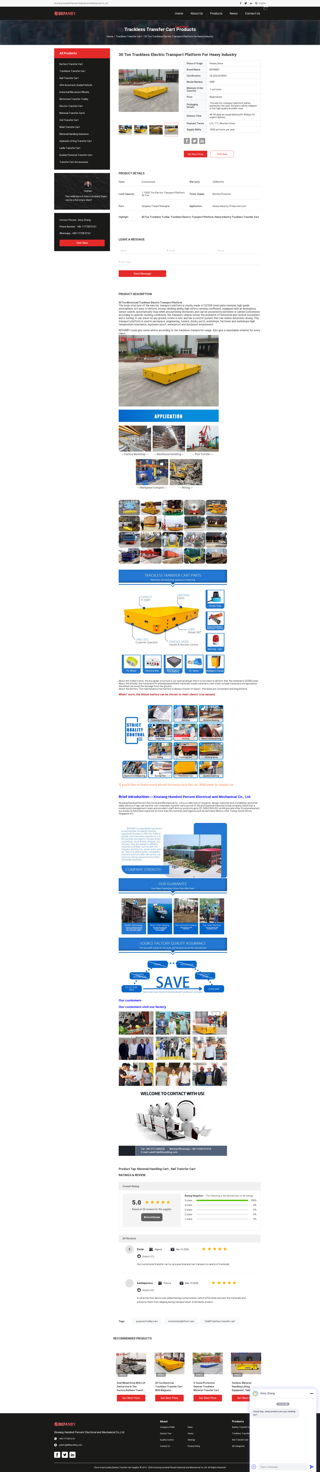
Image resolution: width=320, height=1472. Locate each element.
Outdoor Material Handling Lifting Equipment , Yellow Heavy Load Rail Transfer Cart (246, 1387)
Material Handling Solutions (74, 134)
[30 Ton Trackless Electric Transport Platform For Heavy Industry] (131, 1363)
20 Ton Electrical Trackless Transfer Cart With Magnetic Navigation (168, 1387)
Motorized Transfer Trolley (74, 99)
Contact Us (165, 1446)
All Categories (238, 1446)
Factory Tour (166, 1433)
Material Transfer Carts (72, 113)
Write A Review (152, 1217)
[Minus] (312, 1393)
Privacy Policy (194, 1446)
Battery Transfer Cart (71, 64)
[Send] (311, 1466)
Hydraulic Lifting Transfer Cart (76, 141)
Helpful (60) (148, 1290)
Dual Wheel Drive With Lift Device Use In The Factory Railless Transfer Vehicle (131, 1387)
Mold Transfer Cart (70, 127)
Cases (191, 1433)
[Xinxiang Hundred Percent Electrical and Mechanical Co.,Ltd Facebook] (241, 3)
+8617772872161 (81, 233)
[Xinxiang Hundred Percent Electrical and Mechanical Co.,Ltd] (65, 13)
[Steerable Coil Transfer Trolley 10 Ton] (149, 90)
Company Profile (167, 1427)
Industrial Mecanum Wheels (74, 92)
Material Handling (149, 1169)
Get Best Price (195, 154)
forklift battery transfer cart (220, 1321)
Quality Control (167, 1440)
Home (110, 36)
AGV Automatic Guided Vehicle (76, 85)
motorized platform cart (181, 1321)
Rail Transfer (180, 1169)
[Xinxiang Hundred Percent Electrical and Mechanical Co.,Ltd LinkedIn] (251, 3)
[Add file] (254, 1466)
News (190, 1427)
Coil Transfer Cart (69, 120)
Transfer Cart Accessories (74, 162)
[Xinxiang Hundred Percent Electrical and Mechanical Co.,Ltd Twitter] (245, 3)
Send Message (142, 273)
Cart (165, 1169)
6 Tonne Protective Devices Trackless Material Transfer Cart (206, 1387)
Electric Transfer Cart (71, 106)
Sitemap (191, 1440)
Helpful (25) (148, 1256)
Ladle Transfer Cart (70, 148)
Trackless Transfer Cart (129, 36)
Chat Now (82, 242)
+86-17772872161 (86, 226)
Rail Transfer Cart (69, 78)
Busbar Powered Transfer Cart (76, 155)
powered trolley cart (147, 1321)
